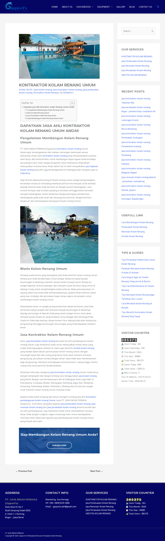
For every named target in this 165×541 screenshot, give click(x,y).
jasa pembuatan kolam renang (75, 403)
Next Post (96, 471)
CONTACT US (145, 6)
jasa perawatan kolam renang (61, 407)
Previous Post (24, 471)
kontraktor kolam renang (69, 148)
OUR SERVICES (83, 6)
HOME (55, 6)
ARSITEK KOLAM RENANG (134, 75)
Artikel (22, 89)
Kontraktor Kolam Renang (45, 92)
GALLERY (121, 6)
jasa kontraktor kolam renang (67, 89)
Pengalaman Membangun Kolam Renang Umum (45, 110)
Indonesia (25, 173)
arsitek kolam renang (83, 348)
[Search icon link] (158, 6)
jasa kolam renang (43, 89)
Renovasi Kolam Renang (133, 231)
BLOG (132, 6)
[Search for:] (138, 31)
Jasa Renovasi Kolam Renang (135, 65)
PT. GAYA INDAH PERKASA (14, 533)
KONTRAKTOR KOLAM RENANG (136, 56)
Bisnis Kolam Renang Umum (38, 113)
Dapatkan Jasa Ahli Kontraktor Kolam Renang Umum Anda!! (48, 107)
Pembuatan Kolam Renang (134, 227)
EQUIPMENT (103, 6)
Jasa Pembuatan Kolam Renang (136, 61)
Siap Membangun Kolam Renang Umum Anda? (45, 118)
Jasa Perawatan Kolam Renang (136, 70)
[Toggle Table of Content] (71, 103)
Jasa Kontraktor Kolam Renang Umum (41, 115)
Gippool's (22, 536)
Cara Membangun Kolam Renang (137, 222)
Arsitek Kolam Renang (132, 236)
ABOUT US (67, 6)
